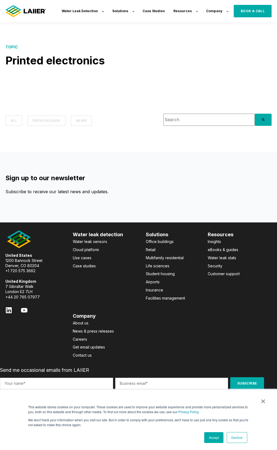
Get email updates (89, 347)
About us (80, 323)
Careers (80, 339)
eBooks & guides (223, 249)
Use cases (82, 257)
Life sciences (157, 266)
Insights (214, 241)
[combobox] (209, 120)
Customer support (224, 273)
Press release (46, 121)
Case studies (84, 266)
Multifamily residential (165, 257)
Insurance (154, 290)
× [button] (263, 399)
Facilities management (165, 298)
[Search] (263, 120)
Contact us (82, 355)
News (81, 121)
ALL (14, 121)
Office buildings (160, 241)
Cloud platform (86, 249)
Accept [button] (214, 437)
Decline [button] (237, 437)
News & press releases (93, 331)
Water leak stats (222, 257)
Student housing (160, 273)
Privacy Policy (188, 411)
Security (215, 266)
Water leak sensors (90, 241)
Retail (151, 249)
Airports (153, 282)
